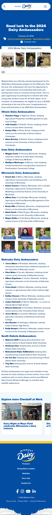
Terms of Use (11, 501)
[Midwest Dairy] (23, 6)
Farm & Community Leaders (19, 39)
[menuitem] (26, 463)
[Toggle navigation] (45, 6)
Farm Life (26, 478)
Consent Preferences (38, 501)
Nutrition (26, 473)
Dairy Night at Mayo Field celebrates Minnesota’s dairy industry (20, 426)
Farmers (26, 463)
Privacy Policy (23, 501)
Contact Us (26, 483)
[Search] (4, 6)
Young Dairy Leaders (41, 39)
